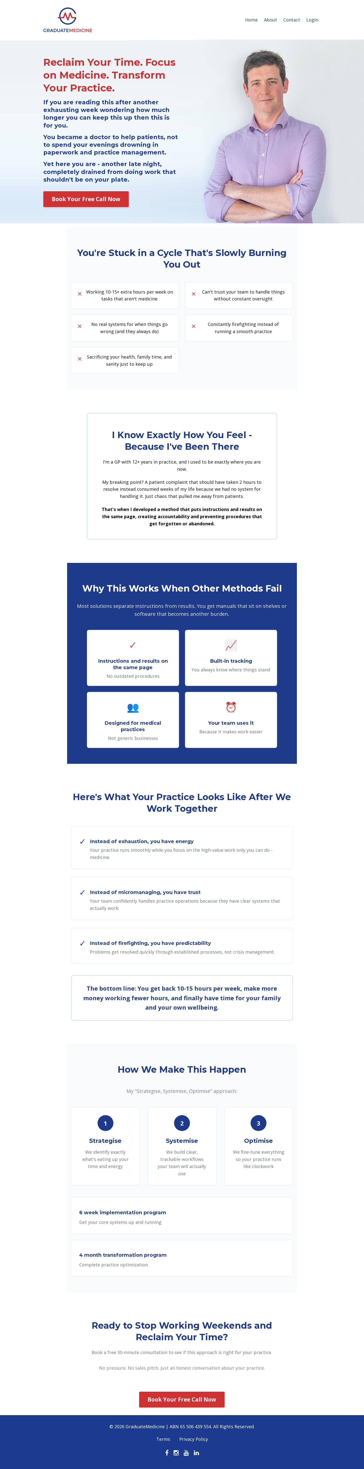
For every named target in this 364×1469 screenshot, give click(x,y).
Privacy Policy (193, 1439)
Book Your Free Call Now (86, 199)
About (270, 20)
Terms (163, 1439)
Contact (291, 20)
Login (312, 20)
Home (251, 20)
